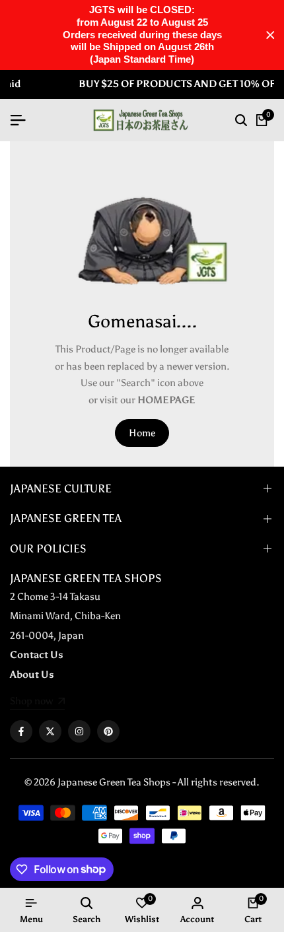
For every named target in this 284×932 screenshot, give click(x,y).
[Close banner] (270, 35)
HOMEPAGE (166, 400)
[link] (37, 702)
